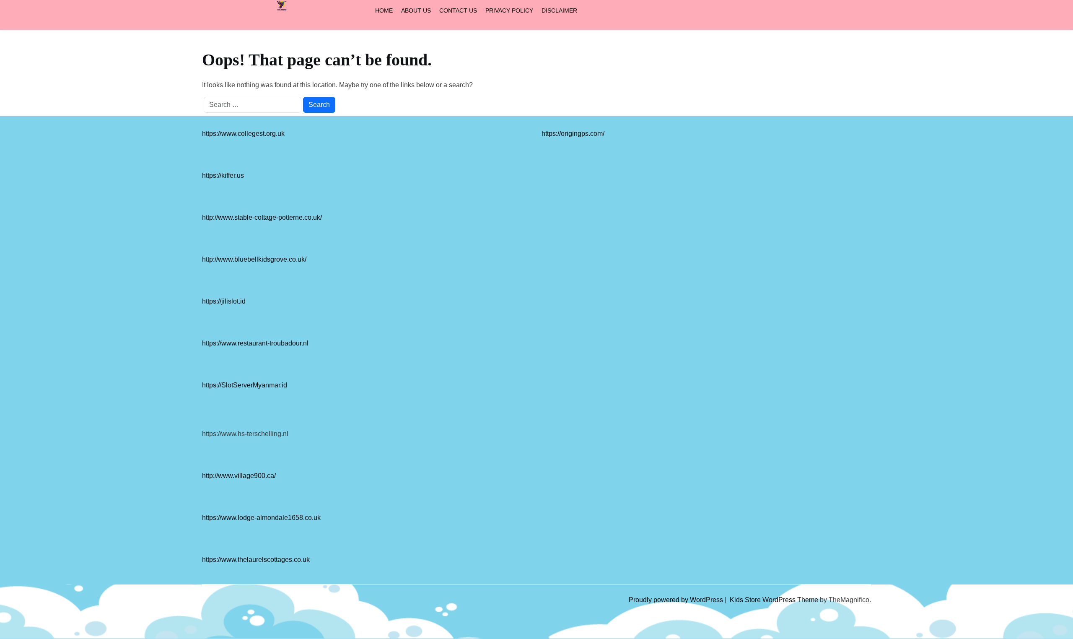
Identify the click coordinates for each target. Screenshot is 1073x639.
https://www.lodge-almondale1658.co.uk (261, 517)
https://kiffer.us (223, 175)
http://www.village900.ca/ (239, 475)
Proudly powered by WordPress (677, 599)
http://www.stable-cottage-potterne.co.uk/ (262, 217)
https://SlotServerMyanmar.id (244, 385)
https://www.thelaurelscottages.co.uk (256, 559)
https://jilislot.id (224, 301)
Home (384, 10)
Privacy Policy (509, 10)
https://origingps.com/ (573, 133)
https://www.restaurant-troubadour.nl (255, 343)
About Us (416, 10)
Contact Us (458, 10)
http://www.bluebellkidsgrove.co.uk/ (254, 259)
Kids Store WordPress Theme (775, 599)
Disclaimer (559, 10)
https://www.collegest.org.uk (243, 133)
